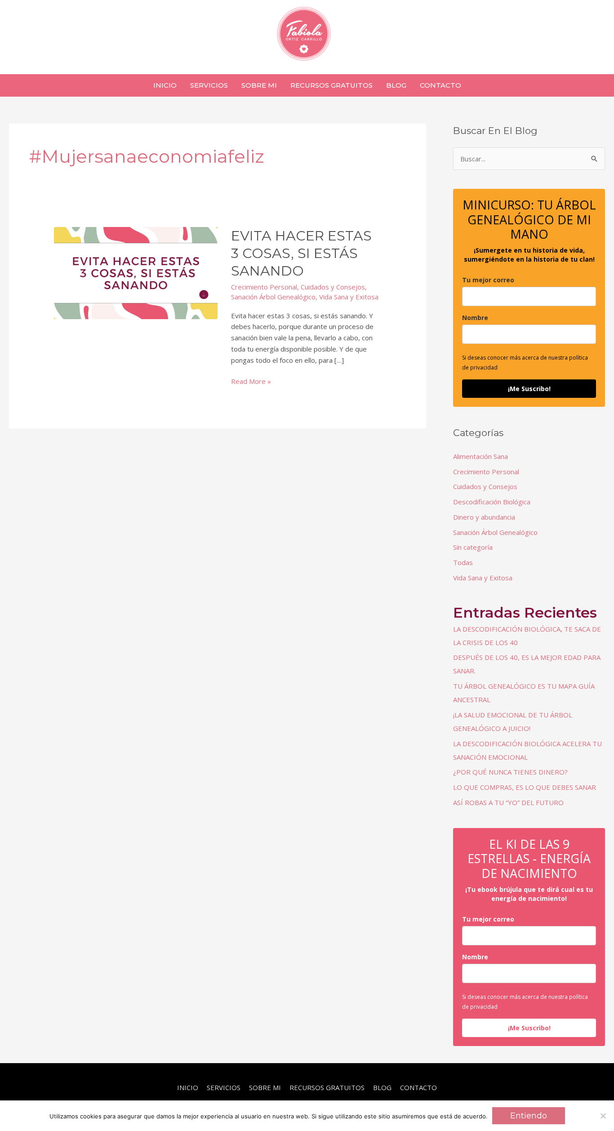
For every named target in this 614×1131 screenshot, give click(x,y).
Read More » (251, 381)
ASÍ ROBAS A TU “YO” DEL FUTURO (508, 802)
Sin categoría (473, 547)
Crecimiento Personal (264, 286)
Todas (463, 562)
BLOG (382, 1087)
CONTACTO (418, 1087)
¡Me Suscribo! (529, 388)
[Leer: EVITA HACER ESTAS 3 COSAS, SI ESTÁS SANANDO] (136, 272)
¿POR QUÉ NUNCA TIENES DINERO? (510, 771)
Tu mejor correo (488, 280)
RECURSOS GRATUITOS (327, 1087)
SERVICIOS (223, 1087)
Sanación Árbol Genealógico (273, 296)
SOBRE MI (265, 1087)
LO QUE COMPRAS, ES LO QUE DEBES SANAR (524, 787)
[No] (602, 1115)
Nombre (475, 317)
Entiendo (528, 1116)
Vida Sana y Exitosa (348, 296)
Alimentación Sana (480, 456)
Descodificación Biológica (491, 501)
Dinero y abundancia (484, 516)
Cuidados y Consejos (333, 286)
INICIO (187, 1087)
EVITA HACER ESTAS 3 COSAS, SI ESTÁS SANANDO (301, 253)
